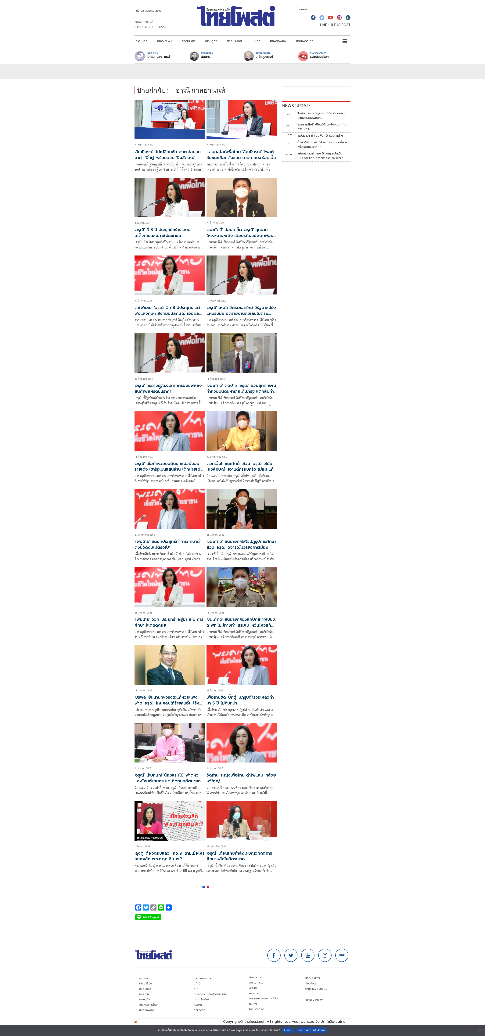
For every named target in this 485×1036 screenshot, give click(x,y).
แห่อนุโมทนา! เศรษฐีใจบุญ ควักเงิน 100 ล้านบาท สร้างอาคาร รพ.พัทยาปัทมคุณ (320, 155)
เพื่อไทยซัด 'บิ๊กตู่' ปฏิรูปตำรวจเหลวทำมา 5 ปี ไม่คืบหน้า (240, 700)
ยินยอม (288, 1030)
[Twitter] (322, 17)
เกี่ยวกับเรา (311, 984)
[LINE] (342, 955)
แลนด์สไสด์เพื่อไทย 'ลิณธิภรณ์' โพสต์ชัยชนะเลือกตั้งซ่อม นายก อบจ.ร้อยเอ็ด (241, 155)
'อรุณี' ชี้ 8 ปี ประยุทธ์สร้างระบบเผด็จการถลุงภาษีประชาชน (162, 232)
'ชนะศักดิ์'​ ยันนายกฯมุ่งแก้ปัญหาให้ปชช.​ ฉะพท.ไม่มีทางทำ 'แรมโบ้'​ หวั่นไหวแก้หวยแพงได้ (241, 625)
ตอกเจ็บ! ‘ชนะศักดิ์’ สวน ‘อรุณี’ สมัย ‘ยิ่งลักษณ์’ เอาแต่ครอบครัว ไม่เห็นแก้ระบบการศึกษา (240, 469)
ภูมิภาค (198, 1005)
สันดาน (205, 57)
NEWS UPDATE (296, 106)
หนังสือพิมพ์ (278, 41)
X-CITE (253, 988)
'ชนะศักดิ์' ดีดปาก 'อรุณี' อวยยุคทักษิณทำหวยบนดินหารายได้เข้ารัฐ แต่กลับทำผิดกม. (241, 391)
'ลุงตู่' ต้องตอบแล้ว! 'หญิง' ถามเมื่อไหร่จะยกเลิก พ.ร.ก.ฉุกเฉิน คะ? (169, 856)
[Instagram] (339, 17)
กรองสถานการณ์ (204, 978)
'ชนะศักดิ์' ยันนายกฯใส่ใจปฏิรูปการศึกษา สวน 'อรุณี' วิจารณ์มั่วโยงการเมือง (241, 544)
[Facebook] (313, 17)
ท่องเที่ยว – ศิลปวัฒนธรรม (210, 994)
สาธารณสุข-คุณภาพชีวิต (263, 999)
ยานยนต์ (254, 993)
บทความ (144, 994)
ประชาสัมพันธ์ (202, 1000)
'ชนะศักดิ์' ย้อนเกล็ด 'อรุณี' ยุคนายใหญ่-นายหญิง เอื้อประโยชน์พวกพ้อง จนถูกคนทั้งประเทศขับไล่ (240, 235)
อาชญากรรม (256, 983)
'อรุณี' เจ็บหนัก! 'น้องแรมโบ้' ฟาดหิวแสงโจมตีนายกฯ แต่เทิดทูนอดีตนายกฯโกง (169, 781)
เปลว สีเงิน (164, 41)
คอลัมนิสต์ (188, 41)
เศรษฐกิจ (211, 41)
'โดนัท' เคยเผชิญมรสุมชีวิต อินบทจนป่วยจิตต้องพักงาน (321, 115)
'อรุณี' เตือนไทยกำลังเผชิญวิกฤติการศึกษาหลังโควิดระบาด (239, 856)
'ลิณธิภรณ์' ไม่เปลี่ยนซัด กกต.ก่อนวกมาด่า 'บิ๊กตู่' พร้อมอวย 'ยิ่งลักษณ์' (168, 155)
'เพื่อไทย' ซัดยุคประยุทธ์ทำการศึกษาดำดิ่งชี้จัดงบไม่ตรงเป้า (168, 544)
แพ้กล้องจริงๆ (319, 57)
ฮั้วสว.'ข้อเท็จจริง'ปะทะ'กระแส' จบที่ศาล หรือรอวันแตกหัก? (322, 144)
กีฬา (196, 989)
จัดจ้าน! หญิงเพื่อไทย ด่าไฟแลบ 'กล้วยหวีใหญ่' (241, 778)
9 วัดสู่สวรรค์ (264, 57)
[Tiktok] (348, 17)
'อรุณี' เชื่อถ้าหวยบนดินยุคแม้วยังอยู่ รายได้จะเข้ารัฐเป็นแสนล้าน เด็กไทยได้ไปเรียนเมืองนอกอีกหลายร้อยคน (169, 469)
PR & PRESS (312, 978)
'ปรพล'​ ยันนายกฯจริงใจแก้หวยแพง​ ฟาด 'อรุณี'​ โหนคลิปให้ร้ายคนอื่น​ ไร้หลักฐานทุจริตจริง (170, 703)
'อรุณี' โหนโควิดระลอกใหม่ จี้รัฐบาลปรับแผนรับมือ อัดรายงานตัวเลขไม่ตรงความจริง (241, 313)
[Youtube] (330, 17)
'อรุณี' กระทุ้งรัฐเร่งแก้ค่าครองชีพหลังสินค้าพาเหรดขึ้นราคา (168, 388)
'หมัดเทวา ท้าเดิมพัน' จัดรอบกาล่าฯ (320, 135)
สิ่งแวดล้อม (200, 1010)
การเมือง (141, 41)
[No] (480, 1030)
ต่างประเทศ (234, 41)
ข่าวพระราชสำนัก (148, 1005)
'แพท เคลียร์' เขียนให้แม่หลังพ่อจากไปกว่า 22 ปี (321, 126)
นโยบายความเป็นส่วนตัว (311, 1030)
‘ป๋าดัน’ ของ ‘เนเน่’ (159, 57)
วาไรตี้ (197, 984)
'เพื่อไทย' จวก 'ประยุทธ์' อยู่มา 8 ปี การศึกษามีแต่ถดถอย (169, 622)
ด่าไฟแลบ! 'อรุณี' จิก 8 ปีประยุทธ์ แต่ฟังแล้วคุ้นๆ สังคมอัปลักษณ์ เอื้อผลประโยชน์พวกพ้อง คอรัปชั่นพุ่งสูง (167, 313)
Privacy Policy (314, 1000)
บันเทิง (256, 41)
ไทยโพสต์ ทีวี (304, 41)
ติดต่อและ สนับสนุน (316, 989)
